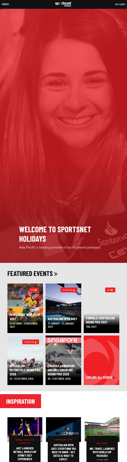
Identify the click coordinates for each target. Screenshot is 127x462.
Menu (5, 4)
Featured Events (30, 273)
